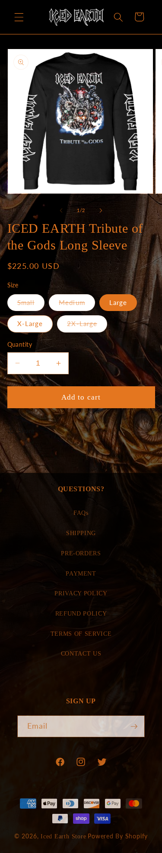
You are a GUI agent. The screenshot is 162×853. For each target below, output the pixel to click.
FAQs (81, 512)
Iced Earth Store (63, 836)
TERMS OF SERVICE (81, 633)
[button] (19, 16)
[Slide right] (101, 210)
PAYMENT (81, 573)
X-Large (30, 323)
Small (31, 304)
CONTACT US (81, 653)
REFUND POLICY (81, 613)
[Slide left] (60, 210)
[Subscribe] (134, 726)
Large (118, 302)
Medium (77, 304)
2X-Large (87, 325)
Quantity (19, 344)
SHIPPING (81, 533)
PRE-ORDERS (81, 553)
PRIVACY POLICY (80, 593)
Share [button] (26, 430)
